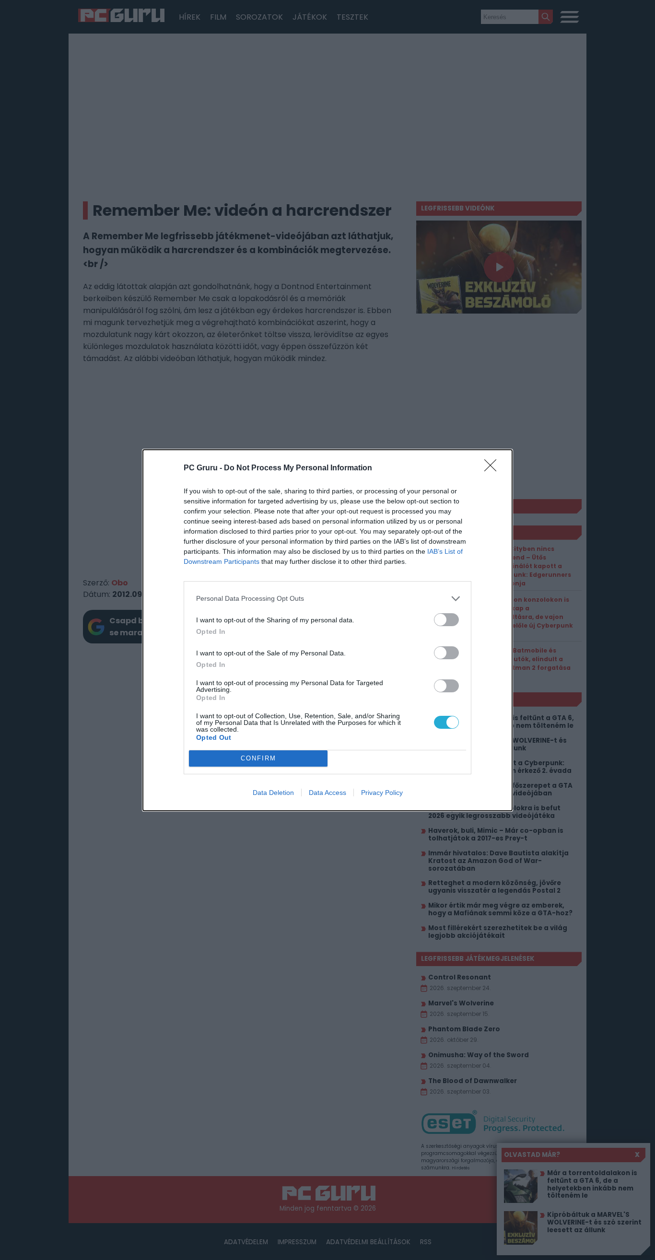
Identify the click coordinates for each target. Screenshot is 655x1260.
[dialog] (327, 630)
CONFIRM (258, 758)
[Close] (493, 468)
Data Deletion (273, 792)
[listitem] (327, 599)
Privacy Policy (382, 792)
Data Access (327, 792)
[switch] (446, 619)
